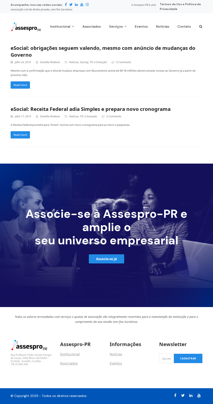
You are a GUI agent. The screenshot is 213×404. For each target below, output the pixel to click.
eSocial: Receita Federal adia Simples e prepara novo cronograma (91, 108)
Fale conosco (70, 372)
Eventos (116, 363)
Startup (84, 62)
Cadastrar (188, 358)
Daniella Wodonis (50, 62)
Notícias (74, 62)
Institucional (70, 354)
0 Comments (123, 62)
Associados (69, 363)
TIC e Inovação (98, 62)
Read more (20, 85)
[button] (201, 27)
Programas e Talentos (127, 372)
